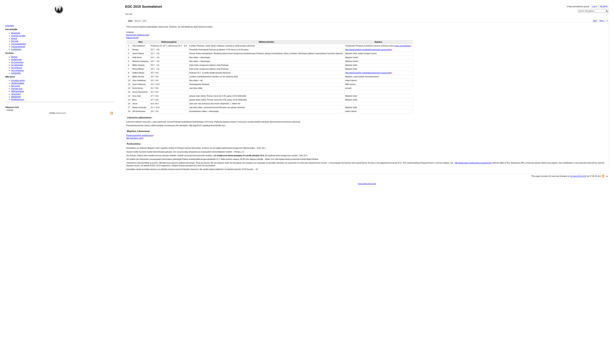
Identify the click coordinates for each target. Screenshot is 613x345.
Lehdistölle (16, 73)
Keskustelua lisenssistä (367, 184)
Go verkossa (16, 68)
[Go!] (607, 11)
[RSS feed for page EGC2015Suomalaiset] (603, 176)
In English (9, 26)
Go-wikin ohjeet (18, 80)
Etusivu (14, 57)
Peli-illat (14, 41)
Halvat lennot (132, 38)
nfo (144, 21)
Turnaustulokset (18, 47)
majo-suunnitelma (402, 46)
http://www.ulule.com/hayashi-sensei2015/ (473, 163)
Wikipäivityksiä (17, 91)
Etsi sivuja (15, 86)
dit (595, 21)
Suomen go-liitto (18, 36)
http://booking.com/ (134, 138)
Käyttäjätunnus (17, 99)
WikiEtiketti (16, 97)
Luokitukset (16, 49)
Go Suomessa (17, 62)
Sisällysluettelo (17, 83)
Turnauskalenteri (18, 44)
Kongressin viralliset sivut (137, 35)
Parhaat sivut (17, 89)
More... (602, 21)
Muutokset (15, 33)
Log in (594, 6)
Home (59, 9)
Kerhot (14, 38)
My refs (604, 6)
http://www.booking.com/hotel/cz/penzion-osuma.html (368, 50)
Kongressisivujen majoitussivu (139, 135)
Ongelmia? (16, 94)
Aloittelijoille (16, 59)
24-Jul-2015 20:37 (578, 176)
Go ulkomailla (17, 65)
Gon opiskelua (17, 70)
